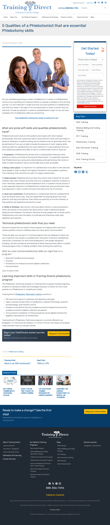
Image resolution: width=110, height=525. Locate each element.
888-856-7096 (55, 487)
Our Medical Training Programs (38, 443)
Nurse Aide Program (37, 448)
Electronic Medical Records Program (39, 470)
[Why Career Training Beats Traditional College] (10, 385)
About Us (13, 17)
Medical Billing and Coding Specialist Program (39, 453)
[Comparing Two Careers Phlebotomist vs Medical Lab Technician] (63, 385)
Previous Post (17, 362)
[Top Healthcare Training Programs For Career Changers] (45, 385)
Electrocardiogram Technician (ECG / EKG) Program (40, 465)
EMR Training (82, 153)
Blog (92, 17)
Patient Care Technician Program (41, 457)
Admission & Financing (50, 17)
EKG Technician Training (87, 148)
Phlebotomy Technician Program (41, 460)
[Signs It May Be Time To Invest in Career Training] (28, 385)
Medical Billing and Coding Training (88, 129)
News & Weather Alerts (11, 452)
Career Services (82, 17)
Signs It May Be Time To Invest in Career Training (27, 391)
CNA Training (82, 122)
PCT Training (82, 136)
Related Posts (9, 373)
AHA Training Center (85, 159)
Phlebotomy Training (16, 352)
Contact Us (89, 3)
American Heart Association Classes (39, 476)
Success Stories (9, 445)
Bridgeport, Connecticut (92, 445)
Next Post (43, 362)
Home (5, 17)
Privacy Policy (55, 510)
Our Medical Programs (29, 17)
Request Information (90, 106)
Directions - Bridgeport (11, 449)
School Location (66, 17)
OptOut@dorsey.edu (84, 103)
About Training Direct (11, 442)
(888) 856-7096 (71, 8)
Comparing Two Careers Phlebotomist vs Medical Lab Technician (63, 393)
